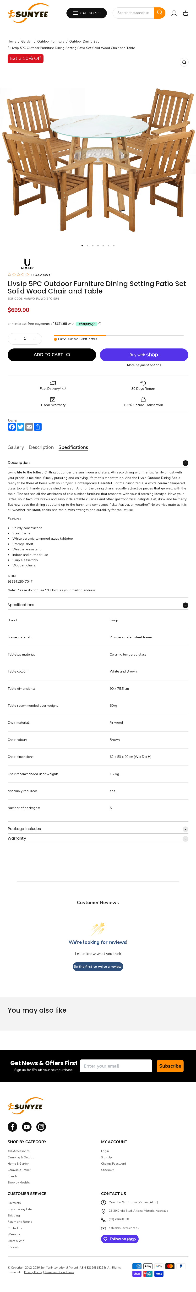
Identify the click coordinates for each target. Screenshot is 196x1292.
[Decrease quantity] (15, 338)
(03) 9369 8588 (119, 1219)
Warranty (14, 1234)
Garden (27, 41)
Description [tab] (41, 447)
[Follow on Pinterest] (41, 1131)
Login (105, 1151)
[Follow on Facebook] (12, 1131)
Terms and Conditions (59, 1272)
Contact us (15, 1228)
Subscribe (170, 1066)
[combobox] (133, 12)
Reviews (13, 1247)
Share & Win (16, 1241)
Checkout (107, 1170)
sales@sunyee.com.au (124, 1228)
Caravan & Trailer (19, 1170)
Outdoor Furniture (51, 41)
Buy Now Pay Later (20, 1209)
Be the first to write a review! (98, 966)
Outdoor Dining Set (84, 41)
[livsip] (27, 264)
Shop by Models (19, 1182)
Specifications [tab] (73, 447)
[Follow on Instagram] (27, 1131)
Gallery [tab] (16, 447)
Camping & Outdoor (21, 1157)
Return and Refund (20, 1222)
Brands (12, 1176)
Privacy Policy (33, 1272)
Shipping (14, 1215)
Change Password (113, 1164)
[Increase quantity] (35, 338)
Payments (14, 1203)
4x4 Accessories (19, 1151)
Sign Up (106, 1157)
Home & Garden (18, 1164)
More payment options (144, 365)
